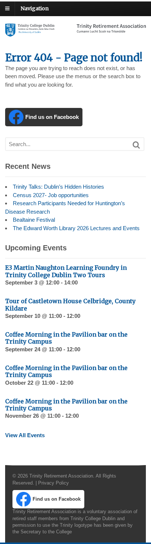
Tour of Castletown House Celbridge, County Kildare (70, 304)
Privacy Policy (53, 483)
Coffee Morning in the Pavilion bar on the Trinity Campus (66, 338)
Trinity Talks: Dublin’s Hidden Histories (58, 187)
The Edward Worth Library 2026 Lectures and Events (76, 228)
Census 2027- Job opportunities (51, 195)
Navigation (35, 8)
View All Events (25, 435)
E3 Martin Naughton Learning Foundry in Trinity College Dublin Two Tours (66, 271)
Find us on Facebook (52, 117)
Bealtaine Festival (34, 220)
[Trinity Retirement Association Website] (75, 33)
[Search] (136, 145)
